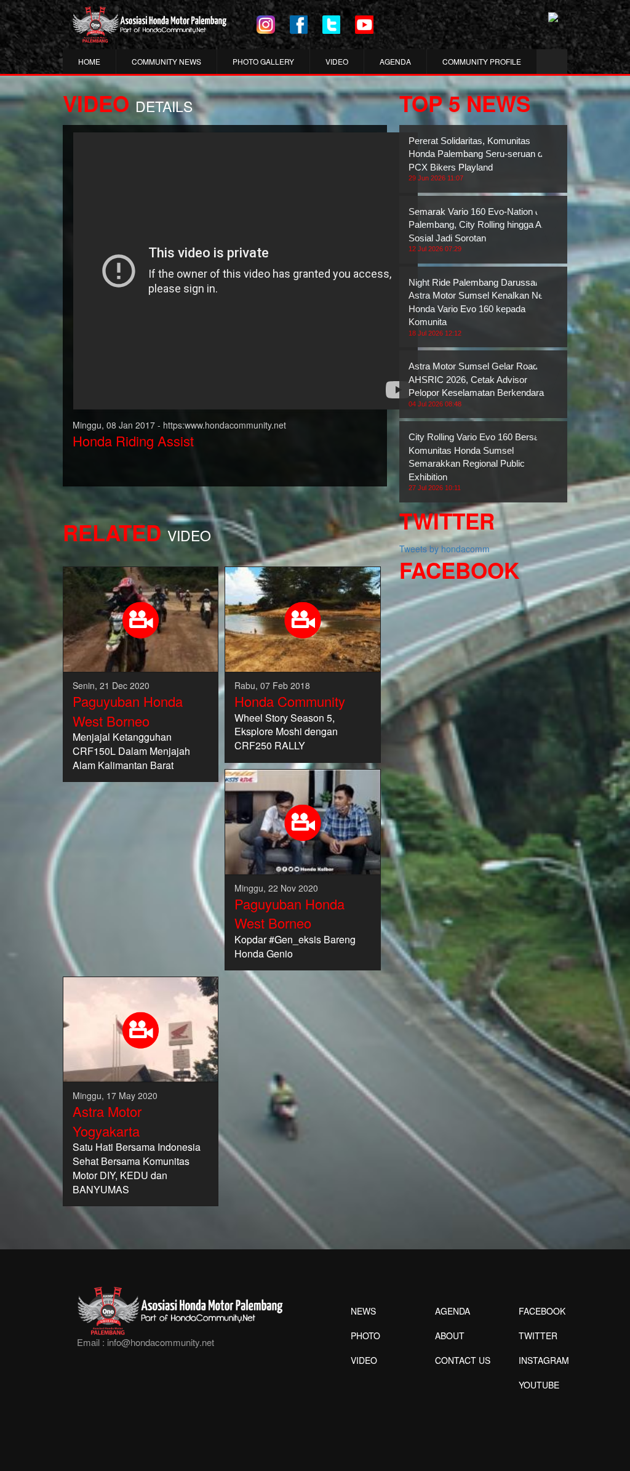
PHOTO (365, 1335)
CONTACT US (462, 1360)
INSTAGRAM (544, 1360)
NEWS (363, 1311)
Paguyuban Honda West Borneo (128, 710)
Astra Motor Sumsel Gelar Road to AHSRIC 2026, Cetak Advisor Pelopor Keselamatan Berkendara (478, 384)
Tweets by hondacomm (444, 548)
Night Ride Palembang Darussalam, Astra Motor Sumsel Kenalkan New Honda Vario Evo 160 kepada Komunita (480, 307)
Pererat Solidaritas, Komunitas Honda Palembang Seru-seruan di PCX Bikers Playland (476, 158)
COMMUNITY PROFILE (481, 61)
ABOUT (450, 1335)
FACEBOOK (542, 1311)
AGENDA (395, 61)
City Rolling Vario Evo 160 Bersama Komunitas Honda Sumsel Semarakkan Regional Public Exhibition (480, 461)
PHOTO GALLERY (263, 61)
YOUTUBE (539, 1385)
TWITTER (538, 1335)
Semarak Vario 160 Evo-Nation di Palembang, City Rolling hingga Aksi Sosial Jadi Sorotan (481, 229)
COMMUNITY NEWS (166, 61)
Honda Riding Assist (133, 440)
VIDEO (336, 61)
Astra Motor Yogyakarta (107, 1121)
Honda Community (289, 701)
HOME (89, 61)
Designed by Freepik (537, 1403)
